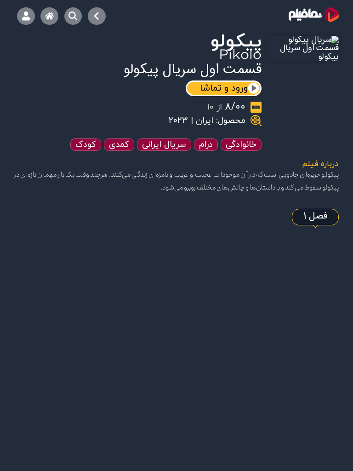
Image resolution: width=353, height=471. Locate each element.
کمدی (119, 144)
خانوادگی (241, 144)
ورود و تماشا (224, 88)
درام (206, 144)
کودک (85, 144)
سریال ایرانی (164, 144)
